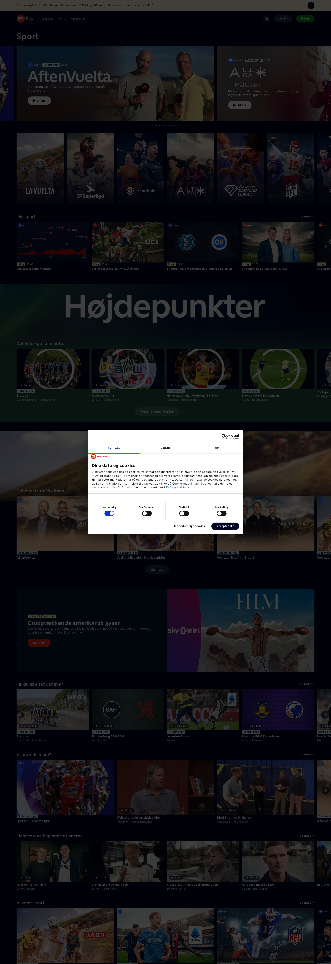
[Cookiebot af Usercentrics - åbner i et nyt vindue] (224, 436)
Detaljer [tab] (165, 447)
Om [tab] (217, 447)
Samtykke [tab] (114, 448)
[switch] (147, 513)
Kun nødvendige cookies (189, 526)
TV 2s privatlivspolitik (181, 487)
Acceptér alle (225, 526)
